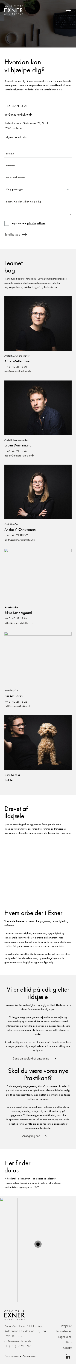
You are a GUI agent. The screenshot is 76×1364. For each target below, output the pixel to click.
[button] (38, 1244)
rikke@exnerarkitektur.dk (18, 623)
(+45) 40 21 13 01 (15, 367)
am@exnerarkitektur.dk (17, 371)
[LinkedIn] (68, 1357)
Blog (69, 1342)
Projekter (66, 1326)
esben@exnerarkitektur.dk (19, 455)
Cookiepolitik (29, 1356)
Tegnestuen (65, 1337)
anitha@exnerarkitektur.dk (19, 540)
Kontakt (67, 1348)
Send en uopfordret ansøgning (31, 1058)
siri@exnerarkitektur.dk (17, 706)
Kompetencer (63, 1331)
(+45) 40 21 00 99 (16, 535)
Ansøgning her (31, 1136)
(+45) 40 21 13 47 (16, 451)
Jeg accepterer (28, 223)
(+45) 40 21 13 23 (15, 701)
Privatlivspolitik (11, 1356)
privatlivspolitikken (36, 223)
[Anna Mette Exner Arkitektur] (13, 10)
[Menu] (69, 10)
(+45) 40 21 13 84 (16, 618)
